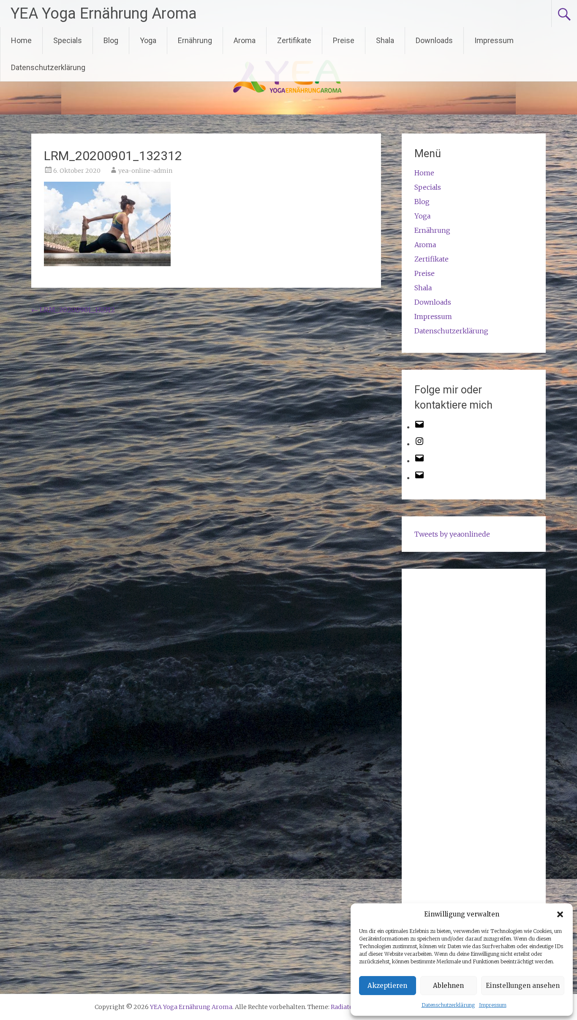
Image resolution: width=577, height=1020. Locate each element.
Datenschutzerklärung (448, 1005)
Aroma (245, 40)
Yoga (148, 40)
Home (21, 40)
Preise (343, 40)
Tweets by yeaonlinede (452, 534)
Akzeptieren (387, 986)
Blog (110, 40)
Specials (67, 40)
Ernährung (195, 40)
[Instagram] (419, 443)
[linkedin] (419, 477)
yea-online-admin (145, 171)
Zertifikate (294, 40)
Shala (385, 40)
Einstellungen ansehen (523, 986)
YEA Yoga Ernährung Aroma (104, 13)
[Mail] (419, 460)
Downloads (434, 40)
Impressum (492, 1005)
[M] (419, 427)
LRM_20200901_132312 (73, 309)
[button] (560, 914)
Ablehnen (448, 986)
